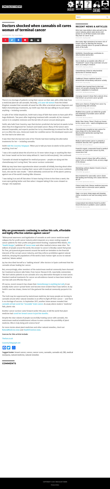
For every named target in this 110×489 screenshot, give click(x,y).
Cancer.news (31, 245)
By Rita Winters (87, 199)
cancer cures (38, 352)
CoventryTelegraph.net (11, 343)
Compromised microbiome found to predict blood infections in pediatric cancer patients (91, 204)
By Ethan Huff (86, 38)
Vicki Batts (19, 35)
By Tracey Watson (88, 67)
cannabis (47, 352)
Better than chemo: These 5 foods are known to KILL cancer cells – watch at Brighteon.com (91, 122)
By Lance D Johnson (88, 137)
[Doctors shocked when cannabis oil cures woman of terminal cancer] (12, 7)
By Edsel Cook (87, 100)
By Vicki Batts (86, 154)
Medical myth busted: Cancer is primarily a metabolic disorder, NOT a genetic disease (90, 142)
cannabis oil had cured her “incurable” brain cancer (22, 304)
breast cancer (20, 352)
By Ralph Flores (87, 75)
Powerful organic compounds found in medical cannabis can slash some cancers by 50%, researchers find (92, 150)
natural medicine (17, 355)
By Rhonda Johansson (89, 92)
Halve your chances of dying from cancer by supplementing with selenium (91, 105)
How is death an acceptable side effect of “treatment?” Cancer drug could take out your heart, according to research (91, 63)
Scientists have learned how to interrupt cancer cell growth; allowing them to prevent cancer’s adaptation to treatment (91, 88)
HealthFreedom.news (32, 330)
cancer (29, 352)
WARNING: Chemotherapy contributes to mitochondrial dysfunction (89, 54)
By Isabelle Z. (87, 57)
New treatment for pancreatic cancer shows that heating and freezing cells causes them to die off (92, 177)
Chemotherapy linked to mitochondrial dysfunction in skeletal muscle (89, 71)
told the (18, 146)
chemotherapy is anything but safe (50, 284)
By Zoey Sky (87, 82)
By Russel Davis (88, 49)
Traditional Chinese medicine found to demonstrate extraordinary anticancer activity (91, 79)
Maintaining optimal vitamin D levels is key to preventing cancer (91, 169)
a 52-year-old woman (46, 103)
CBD (64, 352)
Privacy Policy (55, 485)
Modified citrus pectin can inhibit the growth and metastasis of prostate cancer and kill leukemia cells (91, 113)
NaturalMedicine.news (11, 330)
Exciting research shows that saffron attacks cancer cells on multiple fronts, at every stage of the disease (92, 160)
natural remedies (32, 355)
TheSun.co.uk (7, 339)
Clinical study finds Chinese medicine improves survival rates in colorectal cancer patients (92, 186)
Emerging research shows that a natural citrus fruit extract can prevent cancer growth (91, 97)
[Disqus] (37, 393)
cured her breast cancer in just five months (30, 313)
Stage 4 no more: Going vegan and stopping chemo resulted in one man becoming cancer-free (91, 195)
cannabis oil (57, 352)
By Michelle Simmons (89, 108)
